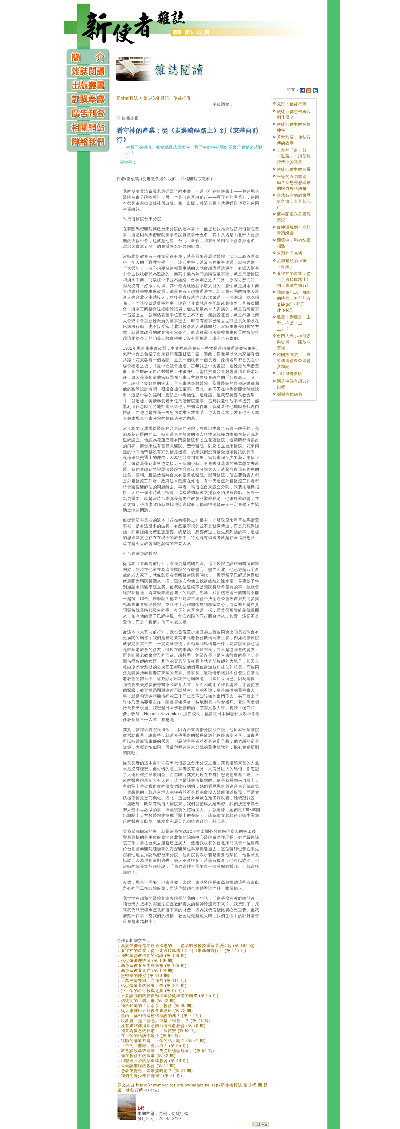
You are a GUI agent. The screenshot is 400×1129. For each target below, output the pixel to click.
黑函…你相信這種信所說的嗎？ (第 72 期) (161, 1015)
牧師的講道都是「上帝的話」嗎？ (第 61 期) (163, 1040)
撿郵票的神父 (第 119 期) (145, 975)
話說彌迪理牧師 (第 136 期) (147, 960)
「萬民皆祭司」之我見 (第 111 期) (153, 980)
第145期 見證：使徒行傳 (166, 98)
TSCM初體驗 (289, 373)
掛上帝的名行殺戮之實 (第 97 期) (152, 990)
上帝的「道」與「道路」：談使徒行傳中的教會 (294, 156)
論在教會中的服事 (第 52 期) (148, 1055)
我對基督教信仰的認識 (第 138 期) (154, 955)
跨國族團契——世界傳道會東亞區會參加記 (294, 360)
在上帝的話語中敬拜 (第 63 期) (150, 1035)
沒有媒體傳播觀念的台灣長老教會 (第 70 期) (163, 1025)
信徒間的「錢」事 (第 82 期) (148, 1000)
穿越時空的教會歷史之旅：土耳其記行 (294, 201)
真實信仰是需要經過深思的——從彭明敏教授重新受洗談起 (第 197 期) (188, 945)
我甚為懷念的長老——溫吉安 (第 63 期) (159, 1030)
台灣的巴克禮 (289, 253)
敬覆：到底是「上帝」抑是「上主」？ (294, 323)
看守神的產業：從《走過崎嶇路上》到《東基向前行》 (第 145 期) (183, 950)
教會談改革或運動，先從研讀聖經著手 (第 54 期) (167, 1050)
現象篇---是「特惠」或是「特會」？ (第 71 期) (165, 1020)
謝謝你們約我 (289, 394)
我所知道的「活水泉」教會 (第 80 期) (157, 1005)
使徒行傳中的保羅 (294, 169)
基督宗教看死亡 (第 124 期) (147, 970)
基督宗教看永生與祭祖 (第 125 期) (154, 965)
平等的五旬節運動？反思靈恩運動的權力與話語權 (294, 182)
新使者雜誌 (127, 98)
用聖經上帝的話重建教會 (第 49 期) (154, 1060)
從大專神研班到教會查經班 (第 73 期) (157, 1010)
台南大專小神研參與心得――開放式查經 (294, 341)
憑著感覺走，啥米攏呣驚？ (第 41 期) (157, 1070)
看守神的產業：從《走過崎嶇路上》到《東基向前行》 (294, 279)
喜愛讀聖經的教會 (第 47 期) (148, 1065)
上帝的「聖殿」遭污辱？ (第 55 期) (154, 1045)
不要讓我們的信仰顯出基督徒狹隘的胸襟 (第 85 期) (169, 995)
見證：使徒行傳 (292, 104)
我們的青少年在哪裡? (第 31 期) (151, 1075)
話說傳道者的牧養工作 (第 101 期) (154, 985)
